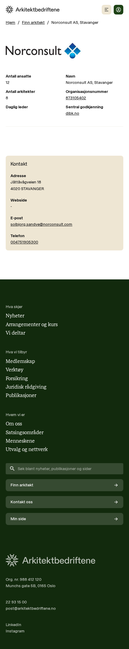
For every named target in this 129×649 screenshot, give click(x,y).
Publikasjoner (21, 395)
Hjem (10, 22)
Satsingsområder (25, 432)
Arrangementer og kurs (32, 324)
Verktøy (14, 370)
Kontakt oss (21, 501)
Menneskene (20, 441)
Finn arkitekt (33, 22)
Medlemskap (20, 361)
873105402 (76, 97)
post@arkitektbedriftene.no (31, 608)
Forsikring (17, 378)
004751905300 (24, 242)
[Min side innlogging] (118, 9)
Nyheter (15, 316)
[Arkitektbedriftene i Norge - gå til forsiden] (33, 9)
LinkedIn (13, 624)
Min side (18, 518)
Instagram (15, 630)
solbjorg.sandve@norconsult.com (41, 224)
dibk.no (72, 113)
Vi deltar (15, 333)
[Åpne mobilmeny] (106, 9)
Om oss (14, 424)
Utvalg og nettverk (27, 449)
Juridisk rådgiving (26, 387)
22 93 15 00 (16, 602)
